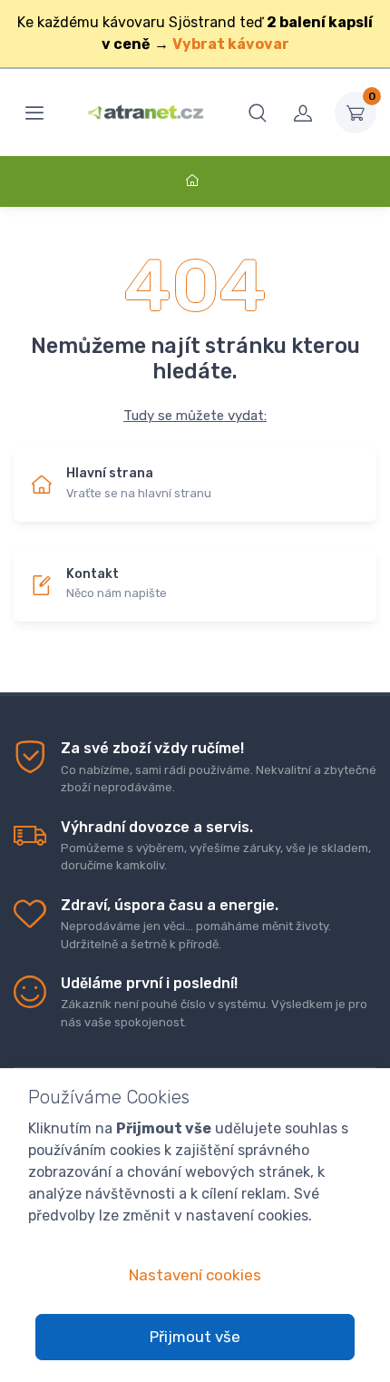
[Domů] (195, 181)
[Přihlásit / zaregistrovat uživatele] (303, 112)
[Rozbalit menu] (34, 112)
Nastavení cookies (195, 1275)
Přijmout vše (195, 1337)
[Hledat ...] (257, 112)
